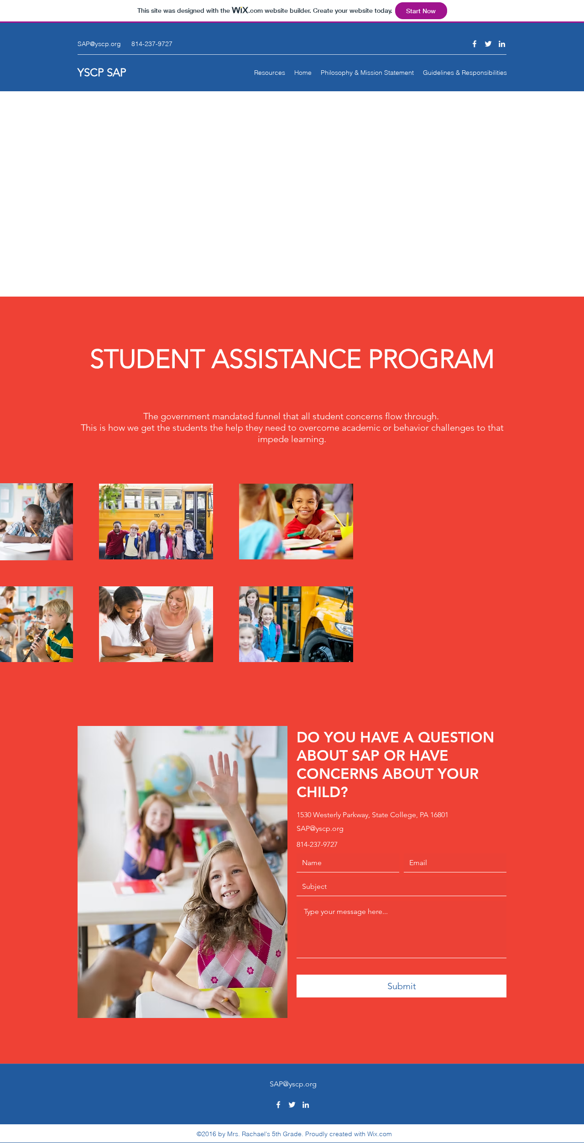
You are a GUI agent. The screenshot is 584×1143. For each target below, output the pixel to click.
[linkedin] (501, 43)
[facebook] (474, 43)
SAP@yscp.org (99, 44)
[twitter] (488, 43)
